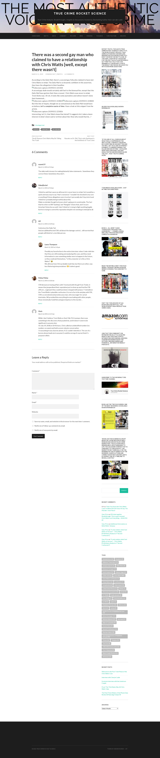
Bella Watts (121, 565)
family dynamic (116, 595)
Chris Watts (46, 129)
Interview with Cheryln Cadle (111, 677)
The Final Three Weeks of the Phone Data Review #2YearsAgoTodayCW (115, 694)
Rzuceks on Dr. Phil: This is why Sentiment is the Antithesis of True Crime (79, 138)
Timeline (115, 640)
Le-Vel (105, 601)
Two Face (106, 643)
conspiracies (107, 585)
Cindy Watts (107, 582)
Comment (36, 371)
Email (34, 402)
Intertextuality (119, 598)
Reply (40, 177)
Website (35, 412)
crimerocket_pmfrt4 (53, 74)
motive (113, 608)
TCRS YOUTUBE (111, 36)
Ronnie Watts (108, 626)
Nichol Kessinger (109, 616)
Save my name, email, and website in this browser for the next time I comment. (62, 421)
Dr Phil (106, 595)
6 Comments (69, 74)
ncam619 (41, 164)
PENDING (90, 36)
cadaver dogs (121, 572)
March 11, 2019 (37, 74)
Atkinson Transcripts (110, 562)
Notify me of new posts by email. (46, 430)
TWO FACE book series (111, 647)
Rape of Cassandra (109, 622)
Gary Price (105, 514)
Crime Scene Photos (110, 588)
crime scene (119, 585)
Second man (56, 129)
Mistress (122, 605)
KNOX (54, 36)
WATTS (46, 36)
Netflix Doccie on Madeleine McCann (113, 612)
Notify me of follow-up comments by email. (49, 426)
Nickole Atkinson (109, 619)
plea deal (121, 619)
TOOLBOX (99, 36)
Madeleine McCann (109, 605)
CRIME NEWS (36, 36)
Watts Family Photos (110, 653)
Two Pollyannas (108, 650)
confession (119, 582)
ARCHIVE (123, 36)
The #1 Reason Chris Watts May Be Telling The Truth (46, 138)
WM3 (81, 36)
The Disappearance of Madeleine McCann (112, 636)
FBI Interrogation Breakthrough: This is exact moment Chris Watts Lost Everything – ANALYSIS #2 (114, 517)
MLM (105, 608)
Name (34, 393)
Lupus (113, 601)
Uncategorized (39, 125)
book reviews (108, 572)
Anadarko (119, 559)
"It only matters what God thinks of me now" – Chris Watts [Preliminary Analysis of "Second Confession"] (114, 532)
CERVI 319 (107, 575)
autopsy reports (108, 565)
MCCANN (73, 36)
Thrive (106, 640)
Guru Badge (107, 598)
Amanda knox (108, 559)
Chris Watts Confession (111, 578)
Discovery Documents (110, 592)
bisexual (36, 129)
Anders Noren (119, 749)
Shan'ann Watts (108, 632)
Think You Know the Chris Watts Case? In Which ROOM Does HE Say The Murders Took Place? (115, 508)
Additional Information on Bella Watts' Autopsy (114, 525)
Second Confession (110, 629)
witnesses (107, 656)
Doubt (124, 592)
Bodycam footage (109, 569)
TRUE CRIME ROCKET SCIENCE (80, 13)
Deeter (122, 588)
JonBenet (63, 36)
